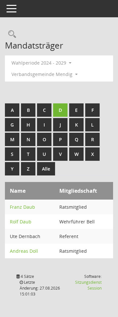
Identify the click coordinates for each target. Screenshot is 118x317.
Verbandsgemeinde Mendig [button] (42, 74)
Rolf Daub (20, 222)
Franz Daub (22, 207)
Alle (46, 169)
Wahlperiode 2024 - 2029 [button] (39, 63)
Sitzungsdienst (88, 285)
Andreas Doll (24, 251)
